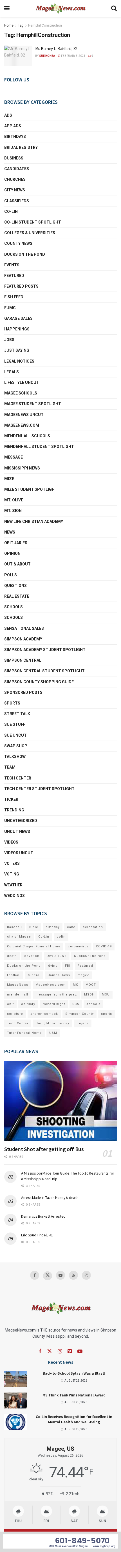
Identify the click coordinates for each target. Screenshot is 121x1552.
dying (53, 966)
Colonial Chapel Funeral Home (33, 946)
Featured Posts (21, 286)
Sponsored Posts (23, 692)
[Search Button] (114, 8)
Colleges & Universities (29, 233)
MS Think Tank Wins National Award (74, 1395)
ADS (8, 115)
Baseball (14, 927)
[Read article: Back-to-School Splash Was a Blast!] (15, 1379)
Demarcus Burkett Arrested (43, 1216)
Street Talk (17, 714)
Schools (13, 607)
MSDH (89, 994)
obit (10, 1004)
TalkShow (15, 756)
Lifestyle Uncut (21, 382)
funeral (34, 975)
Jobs (9, 339)
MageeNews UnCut (24, 414)
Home (9, 25)
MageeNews (17, 985)
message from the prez (56, 994)
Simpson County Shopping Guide (39, 682)
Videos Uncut (18, 853)
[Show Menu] (7, 8)
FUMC (10, 308)
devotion (31, 956)
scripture (15, 1014)
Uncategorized (20, 820)
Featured (14, 275)
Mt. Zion (13, 510)
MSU (106, 994)
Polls (10, 575)
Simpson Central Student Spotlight (44, 671)
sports (106, 1014)
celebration (93, 927)
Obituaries (15, 543)
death (12, 956)
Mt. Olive (13, 500)
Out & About (17, 564)
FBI (67, 966)
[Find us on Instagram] (86, 1275)
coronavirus (78, 946)
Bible (33, 927)
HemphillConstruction (45, 25)
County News (18, 243)
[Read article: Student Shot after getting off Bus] (60, 1101)
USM (53, 1033)
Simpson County (79, 1014)
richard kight (53, 1004)
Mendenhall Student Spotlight (39, 446)
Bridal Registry (21, 147)
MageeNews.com (21, 425)
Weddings (14, 895)
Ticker (11, 799)
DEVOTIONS (57, 956)
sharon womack (44, 1014)
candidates (16, 168)
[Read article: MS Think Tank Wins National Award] (15, 1400)
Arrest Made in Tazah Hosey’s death (49, 1197)
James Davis (59, 975)
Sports (12, 703)
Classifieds (16, 201)
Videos (11, 842)
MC (75, 985)
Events (11, 265)
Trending (14, 810)
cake (71, 927)
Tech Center (17, 778)
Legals (11, 372)
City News (14, 190)
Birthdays (15, 136)
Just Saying (16, 350)
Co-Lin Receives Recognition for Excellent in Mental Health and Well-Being (74, 1419)
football (14, 975)
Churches (15, 179)
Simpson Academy (23, 639)
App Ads (12, 126)
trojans (83, 1023)
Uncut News (17, 831)
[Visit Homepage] (60, 8)
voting (11, 874)
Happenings (17, 329)
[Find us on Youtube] (60, 1275)
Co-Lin (11, 211)
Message (13, 457)
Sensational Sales (24, 628)
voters (12, 863)
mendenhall (17, 994)
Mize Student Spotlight (30, 489)
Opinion (12, 553)
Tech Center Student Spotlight (39, 788)
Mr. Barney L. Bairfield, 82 (56, 48)
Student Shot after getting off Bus (44, 1148)
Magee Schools (20, 393)
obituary (28, 1004)
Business (13, 158)
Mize (9, 478)
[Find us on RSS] (73, 1275)
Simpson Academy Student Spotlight (45, 649)
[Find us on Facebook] (34, 1275)
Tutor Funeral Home (24, 1033)
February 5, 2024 (72, 55)
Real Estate (16, 596)
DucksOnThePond (90, 956)
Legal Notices (19, 361)
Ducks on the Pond (24, 254)
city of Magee (19, 936)
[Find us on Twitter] (47, 1275)
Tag (21, 25)
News (9, 532)
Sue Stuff (14, 724)
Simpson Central (22, 660)
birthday (53, 927)
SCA (75, 1004)
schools (13, 617)
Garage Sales (18, 318)
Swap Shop (15, 746)
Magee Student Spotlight (32, 403)
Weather (13, 885)
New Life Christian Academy (33, 521)
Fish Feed (13, 297)
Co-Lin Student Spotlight (32, 222)
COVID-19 (104, 946)
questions (15, 585)
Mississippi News (22, 468)
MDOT (91, 985)
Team (9, 767)
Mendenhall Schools (27, 436)
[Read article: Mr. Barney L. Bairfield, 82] (18, 56)
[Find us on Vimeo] (70, 1351)
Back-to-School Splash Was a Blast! (74, 1373)
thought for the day (52, 1023)
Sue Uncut (15, 735)
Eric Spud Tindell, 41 (37, 1235)
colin (61, 936)
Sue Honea (47, 55)
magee (83, 975)
